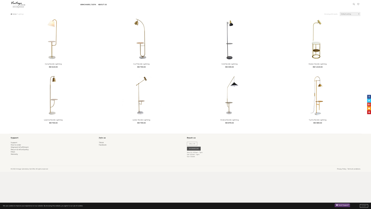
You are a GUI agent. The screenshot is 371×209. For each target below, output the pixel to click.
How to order (16, 145)
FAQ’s (13, 152)
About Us (102, 5)
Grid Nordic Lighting (230, 64)
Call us (192, 144)
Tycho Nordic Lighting (317, 120)
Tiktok (101, 142)
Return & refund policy (20, 149)
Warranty (14, 154)
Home (14, 14)
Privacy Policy (341, 169)
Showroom (194, 148)
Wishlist (358, 4)
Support (14, 142)
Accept (364, 206)
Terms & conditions (353, 169)
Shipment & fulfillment (20, 147)
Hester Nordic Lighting (318, 64)
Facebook (102, 145)
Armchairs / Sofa (88, 5)
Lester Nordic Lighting (141, 120)
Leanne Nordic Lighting (53, 120)
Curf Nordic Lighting (141, 64)
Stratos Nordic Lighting (229, 120)
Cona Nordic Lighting (53, 64)
